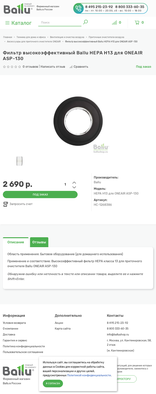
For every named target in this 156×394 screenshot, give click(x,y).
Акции (59, 323)
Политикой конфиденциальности (89, 375)
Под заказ (40, 194)
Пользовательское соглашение (23, 352)
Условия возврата (14, 323)
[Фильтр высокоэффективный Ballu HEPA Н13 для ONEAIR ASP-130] (19, 161)
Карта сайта (63, 328)
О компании (10, 328)
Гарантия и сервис (15, 340)
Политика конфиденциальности (24, 346)
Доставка (9, 334)
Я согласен (53, 383)
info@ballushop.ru (118, 334)
